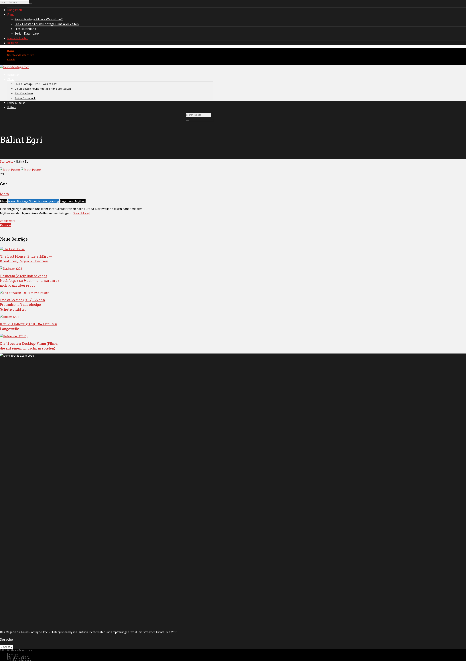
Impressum (12, 654)
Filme (10, 15)
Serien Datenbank (27, 33)
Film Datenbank (25, 29)
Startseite (6, 161)
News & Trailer (17, 38)
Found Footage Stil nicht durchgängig (33, 201)
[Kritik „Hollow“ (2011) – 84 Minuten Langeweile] (10, 317)
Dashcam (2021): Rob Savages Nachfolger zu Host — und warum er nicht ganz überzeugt (29, 280)
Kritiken (12, 43)
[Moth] (20, 170)
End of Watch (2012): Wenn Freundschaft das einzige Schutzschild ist (22, 304)
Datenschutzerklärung (18, 656)
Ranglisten (14, 10)
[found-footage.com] (14, 67)
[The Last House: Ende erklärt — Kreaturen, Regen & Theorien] (12, 249)
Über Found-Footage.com (20, 55)
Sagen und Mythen (73, 201)
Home (10, 50)
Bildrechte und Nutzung (19, 658)
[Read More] (81, 213)
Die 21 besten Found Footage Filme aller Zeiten (47, 24)
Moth (4, 194)
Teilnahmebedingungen (19, 660)
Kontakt (11, 59)
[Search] (30, 3)
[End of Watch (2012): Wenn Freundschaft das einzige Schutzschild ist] (24, 293)
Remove (5, 225)
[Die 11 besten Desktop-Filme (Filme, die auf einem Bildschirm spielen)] (13, 336)
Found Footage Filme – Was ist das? (39, 19)
